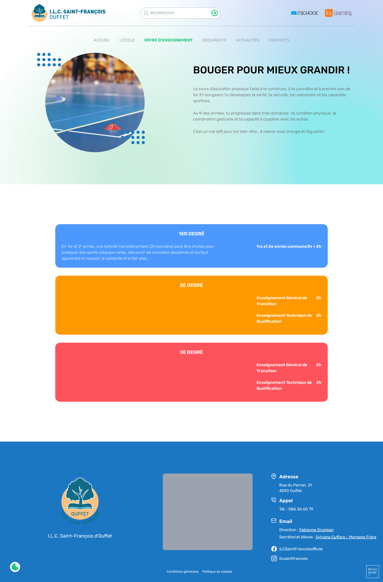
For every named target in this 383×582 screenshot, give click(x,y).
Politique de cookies (217, 571)
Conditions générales (182, 571)
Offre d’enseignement (168, 40)
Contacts (279, 40)
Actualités (247, 40)
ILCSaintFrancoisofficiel (301, 548)
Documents (214, 40)
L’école (127, 40)
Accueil (102, 40)
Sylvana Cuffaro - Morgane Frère (346, 537)
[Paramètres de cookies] (15, 567)
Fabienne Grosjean (316, 529)
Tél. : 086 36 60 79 (296, 509)
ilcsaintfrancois (293, 558)
